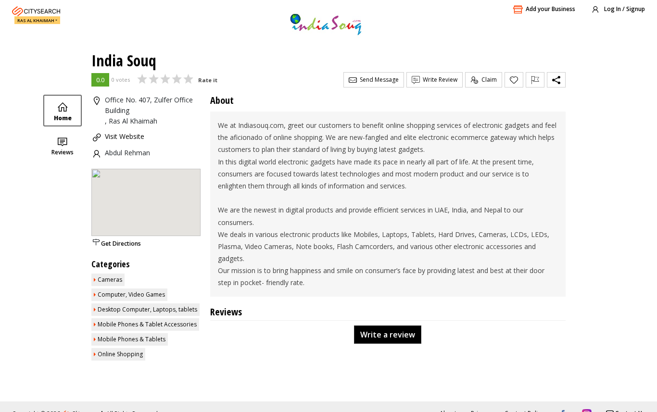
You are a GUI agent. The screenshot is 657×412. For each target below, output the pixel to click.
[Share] (556, 79)
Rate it (207, 80)
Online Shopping (120, 354)
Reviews (62, 152)
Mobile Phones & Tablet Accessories (147, 324)
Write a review (387, 334)
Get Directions (121, 243)
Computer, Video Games (131, 294)
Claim (488, 79)
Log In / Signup (624, 9)
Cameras (110, 279)
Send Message (378, 79)
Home (63, 118)
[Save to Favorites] (514, 79)
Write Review (438, 79)
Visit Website (124, 136)
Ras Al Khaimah (35, 20)
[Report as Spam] (535, 79)
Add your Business (550, 9)
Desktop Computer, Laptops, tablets (147, 309)
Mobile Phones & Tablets (131, 339)
